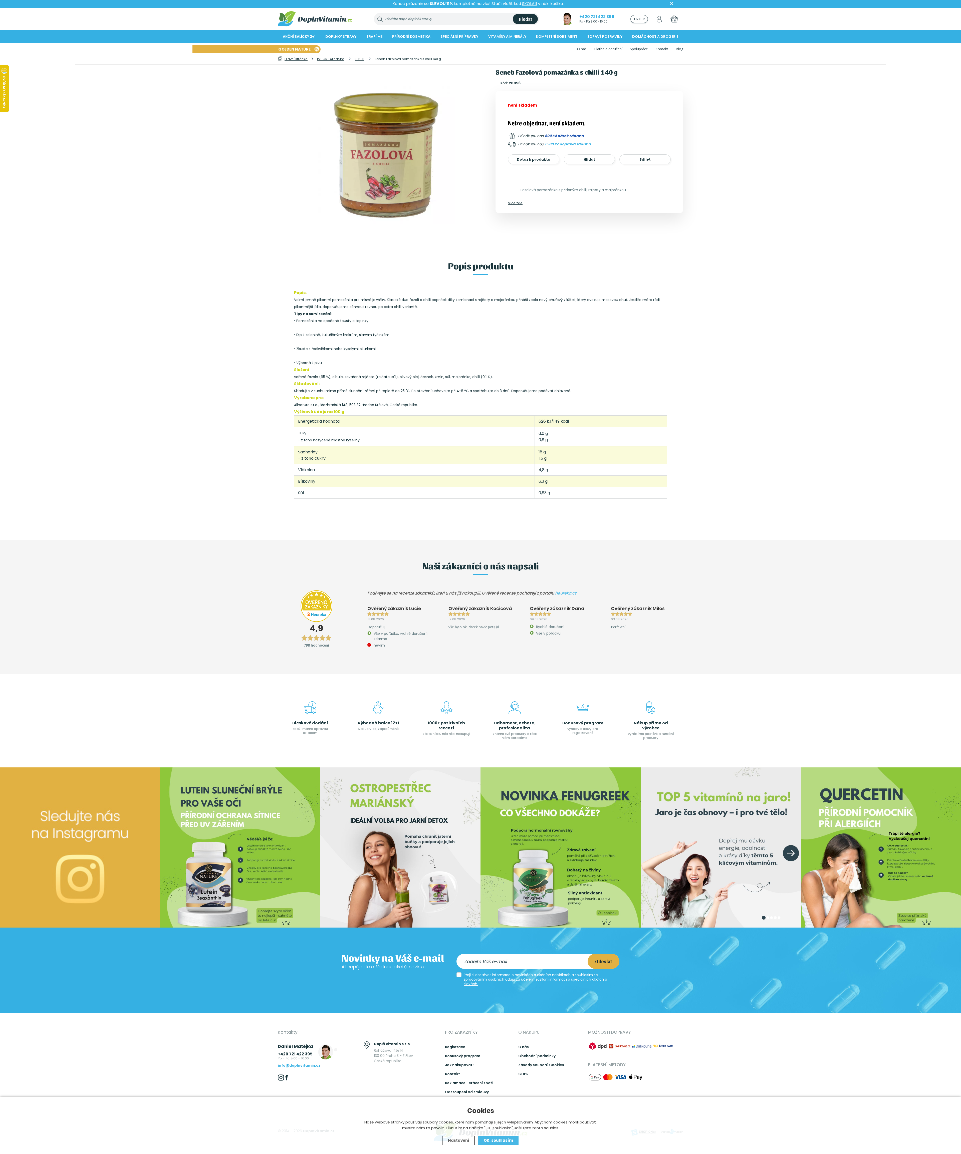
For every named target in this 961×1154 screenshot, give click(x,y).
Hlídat (589, 159)
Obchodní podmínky (537, 1055)
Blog (679, 49)
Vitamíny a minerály (507, 36)
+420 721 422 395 (596, 16)
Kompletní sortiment (556, 36)
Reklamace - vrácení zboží (469, 1082)
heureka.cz (565, 593)
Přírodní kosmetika (411, 36)
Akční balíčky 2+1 (299, 36)
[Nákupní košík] (674, 19)
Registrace (455, 1046)
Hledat (525, 19)
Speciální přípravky (459, 36)
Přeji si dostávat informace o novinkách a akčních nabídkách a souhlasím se (535, 979)
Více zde (515, 203)
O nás (582, 49)
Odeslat (603, 961)
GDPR (523, 1073)
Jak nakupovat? (459, 1064)
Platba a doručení (608, 49)
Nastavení (458, 1140)
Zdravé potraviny (604, 36)
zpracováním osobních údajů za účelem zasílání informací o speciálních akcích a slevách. (535, 981)
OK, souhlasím (498, 1140)
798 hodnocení (316, 645)
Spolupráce (639, 49)
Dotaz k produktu (533, 159)
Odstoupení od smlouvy (467, 1091)
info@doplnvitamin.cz (299, 1065)
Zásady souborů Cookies (541, 1064)
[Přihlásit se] (659, 19)
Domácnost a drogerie (655, 36)
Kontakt (661, 49)
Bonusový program (462, 1055)
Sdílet (645, 159)
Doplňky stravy (340, 36)
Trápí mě (374, 36)
